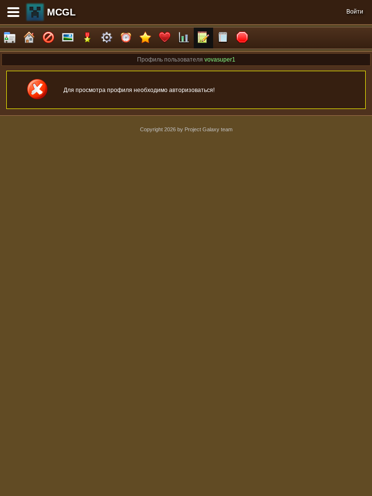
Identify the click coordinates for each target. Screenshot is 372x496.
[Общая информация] (9, 38)
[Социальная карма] (184, 38)
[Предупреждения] (242, 38)
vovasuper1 (219, 59)
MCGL (61, 12)
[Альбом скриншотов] (68, 38)
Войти (354, 11)
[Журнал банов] (48, 38)
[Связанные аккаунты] (164, 38)
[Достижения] (87, 38)
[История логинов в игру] (203, 38)
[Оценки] (145, 38)
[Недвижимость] (29, 38)
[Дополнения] (106, 38)
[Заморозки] (126, 38)
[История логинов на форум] (222, 38)
